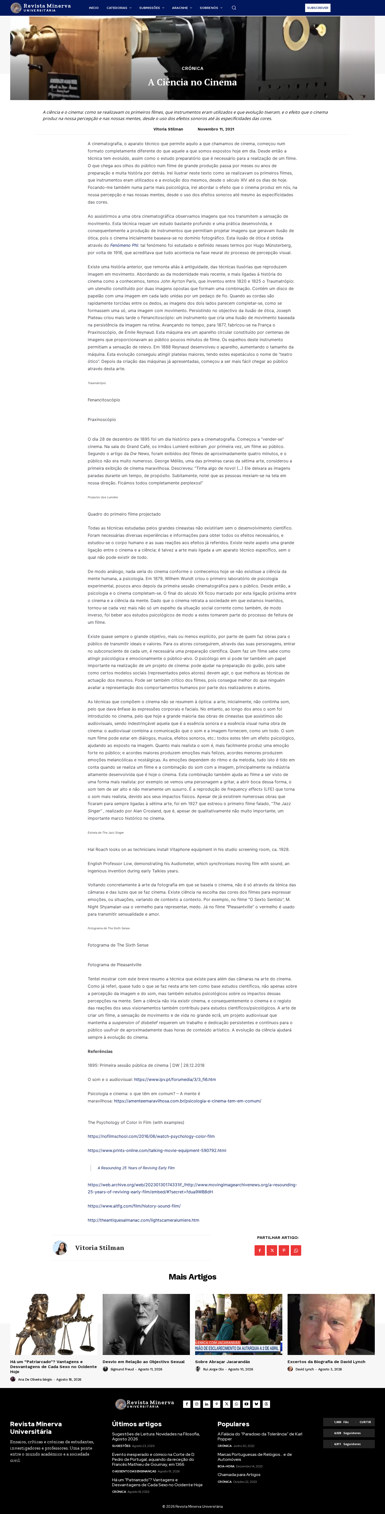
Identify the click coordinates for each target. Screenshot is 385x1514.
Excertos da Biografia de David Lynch (326, 1361)
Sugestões (121, 1446)
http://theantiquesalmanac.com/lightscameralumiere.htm (143, 1220)
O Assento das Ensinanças (134, 1471)
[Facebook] (260, 1250)
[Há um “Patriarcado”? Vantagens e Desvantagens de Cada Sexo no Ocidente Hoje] (53, 1324)
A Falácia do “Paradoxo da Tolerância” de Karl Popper (260, 1436)
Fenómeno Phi (124, 245)
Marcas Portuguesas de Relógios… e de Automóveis (255, 1457)
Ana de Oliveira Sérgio (35, 1379)
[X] (272, 1250)
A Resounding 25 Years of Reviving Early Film (136, 1168)
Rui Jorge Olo (213, 1369)
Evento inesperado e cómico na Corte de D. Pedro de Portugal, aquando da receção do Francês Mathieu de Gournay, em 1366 (153, 1459)
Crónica (193, 68)
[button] (234, 7)
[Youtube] (246, 1404)
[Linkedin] (206, 1404)
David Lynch (304, 1369)
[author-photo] (13, 1379)
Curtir (365, 1422)
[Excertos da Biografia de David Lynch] (331, 1324)
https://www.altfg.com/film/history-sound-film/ (134, 1206)
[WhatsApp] (296, 1250)
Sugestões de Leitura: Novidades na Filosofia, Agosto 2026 (156, 1436)
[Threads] (266, 1404)
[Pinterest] (284, 1250)
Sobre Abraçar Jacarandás (222, 1361)
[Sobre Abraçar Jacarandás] (238, 1324)
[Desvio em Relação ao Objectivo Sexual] (146, 1324)
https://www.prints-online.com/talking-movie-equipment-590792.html (157, 1150)
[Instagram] (196, 1404)
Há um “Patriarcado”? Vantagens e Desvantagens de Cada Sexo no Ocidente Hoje (53, 1366)
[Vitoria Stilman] (60, 1247)
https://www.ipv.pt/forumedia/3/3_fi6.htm (175, 1079)
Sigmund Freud (122, 1369)
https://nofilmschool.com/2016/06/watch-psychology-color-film (151, 1136)
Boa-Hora (226, 1466)
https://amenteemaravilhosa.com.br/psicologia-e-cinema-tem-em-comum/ (187, 1100)
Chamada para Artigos (239, 1474)
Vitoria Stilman (168, 129)
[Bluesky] (256, 1404)
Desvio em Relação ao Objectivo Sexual (144, 1361)
